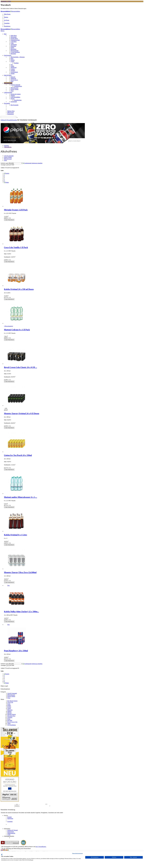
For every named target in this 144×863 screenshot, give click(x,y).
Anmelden (7, 23)
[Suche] (17, 117)
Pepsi (8, 719)
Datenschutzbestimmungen (77, 853)
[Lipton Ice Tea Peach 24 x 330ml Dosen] (16, 451)
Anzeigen (3, 164)
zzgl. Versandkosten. (41, 846)
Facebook (9, 821)
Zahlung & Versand (12, 830)
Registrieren (7, 26)
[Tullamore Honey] (10, 776)
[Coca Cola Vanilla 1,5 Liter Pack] (16, 244)
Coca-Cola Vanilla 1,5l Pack (16, 247)
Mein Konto (7, 14)
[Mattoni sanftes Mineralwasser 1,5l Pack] (16, 493)
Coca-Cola (10, 702)
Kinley (9, 705)
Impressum (10, 818)
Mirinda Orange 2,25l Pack (16, 210)
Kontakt (9, 817)
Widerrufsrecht (11, 833)
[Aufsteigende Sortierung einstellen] (32, 163)
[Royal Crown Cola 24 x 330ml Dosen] (16, 363)
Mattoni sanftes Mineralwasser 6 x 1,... (20, 497)
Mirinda (9, 713)
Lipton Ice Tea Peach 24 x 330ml (18, 455)
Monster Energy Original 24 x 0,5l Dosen (21, 413)
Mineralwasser (11, 695)
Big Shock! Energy (12, 701)
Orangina (9, 717)
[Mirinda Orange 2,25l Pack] (16, 206)
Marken (6, 17)
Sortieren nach (4, 163)
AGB (8, 834)
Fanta (8, 704)
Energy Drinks (11, 696)
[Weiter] (6, 182)
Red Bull (9, 720)
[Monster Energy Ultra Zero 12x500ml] (16, 569)
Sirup (8, 698)
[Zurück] (6, 173)
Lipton (9, 708)
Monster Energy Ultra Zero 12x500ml (20, 572)
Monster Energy (11, 714)
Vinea (8, 723)
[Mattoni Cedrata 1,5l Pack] (16, 323)
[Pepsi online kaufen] (43, 142)
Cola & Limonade (12, 693)
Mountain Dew (11, 716)
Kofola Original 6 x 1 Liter (15, 535)
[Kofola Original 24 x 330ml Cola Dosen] (16, 285)
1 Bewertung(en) (8, 326)
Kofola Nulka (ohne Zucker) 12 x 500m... (21, 611)
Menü (2, 31)
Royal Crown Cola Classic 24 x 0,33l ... (20, 367)
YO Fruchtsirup (11, 725)
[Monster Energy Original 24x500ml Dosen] (16, 405)
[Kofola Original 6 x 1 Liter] (16, 531)
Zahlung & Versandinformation (9, 120)
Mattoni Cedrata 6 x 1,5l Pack (17, 330)
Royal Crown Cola (12, 722)
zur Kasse (6, 20)
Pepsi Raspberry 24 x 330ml (16, 651)
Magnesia (9, 710)
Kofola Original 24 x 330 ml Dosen (19, 289)
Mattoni (9, 711)
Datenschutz (10, 831)
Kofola (9, 707)
